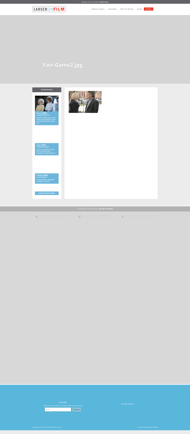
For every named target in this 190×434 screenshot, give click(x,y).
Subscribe (112, 9)
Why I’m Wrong (126, 9)
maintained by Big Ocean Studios (148, 427)
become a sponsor (106, 209)
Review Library (98, 9)
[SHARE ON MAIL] (82, 89)
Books (148, 9)
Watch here (104, 2)
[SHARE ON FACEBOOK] (74, 89)
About (139, 9)
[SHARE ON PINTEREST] (78, 89)
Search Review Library (47, 193)
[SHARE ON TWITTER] (71, 89)
